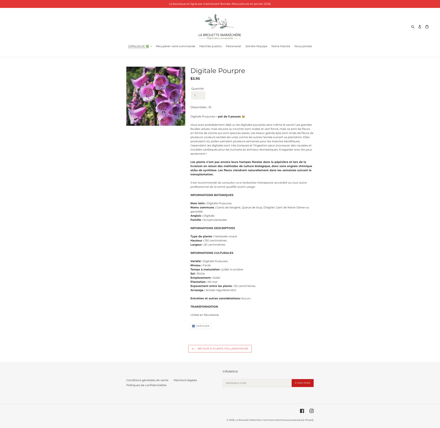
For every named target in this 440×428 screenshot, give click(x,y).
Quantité (197, 88)
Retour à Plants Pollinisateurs (222, 348)
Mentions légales (185, 380)
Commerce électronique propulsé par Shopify (288, 420)
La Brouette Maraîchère (248, 420)
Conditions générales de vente (147, 380)
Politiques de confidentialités (146, 385)
